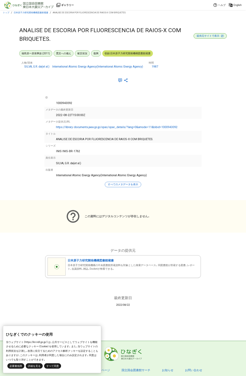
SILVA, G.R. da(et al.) (36, 66)
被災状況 (82, 53)
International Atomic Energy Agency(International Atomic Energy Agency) (97, 66)
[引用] (121, 80)
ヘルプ (222, 5)
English (238, 5)
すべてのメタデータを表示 (123, 184)
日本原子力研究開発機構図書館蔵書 (31, 12)
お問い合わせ (193, 370)
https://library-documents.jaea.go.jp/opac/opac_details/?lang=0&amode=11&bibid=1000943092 (117, 127)
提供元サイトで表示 (208, 35)
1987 (155, 66)
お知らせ (167, 370)
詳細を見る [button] (34, 366)
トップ (6, 12)
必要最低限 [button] (16, 366)
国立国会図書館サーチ (136, 370)
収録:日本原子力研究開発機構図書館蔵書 (128, 53)
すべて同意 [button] (52, 366)
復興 (96, 53)
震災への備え (63, 53)
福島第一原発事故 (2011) (36, 53)
